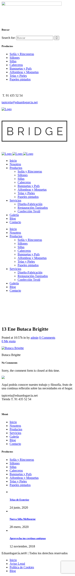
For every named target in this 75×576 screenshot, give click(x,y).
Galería (14, 436)
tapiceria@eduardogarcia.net (20, 102)
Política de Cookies (22, 567)
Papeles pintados (20, 79)
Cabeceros (16, 65)
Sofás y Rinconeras (22, 54)
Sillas (13, 61)
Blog (13, 440)
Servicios (15, 433)
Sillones (15, 57)
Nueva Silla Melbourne (23, 518)
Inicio (13, 422)
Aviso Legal (17, 563)
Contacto (15, 443)
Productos (16, 429)
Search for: (8, 37)
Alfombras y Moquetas (24, 72)
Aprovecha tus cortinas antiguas (28, 538)
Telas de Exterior (19, 499)
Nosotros (15, 425)
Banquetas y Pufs (21, 68)
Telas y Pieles (18, 75)
